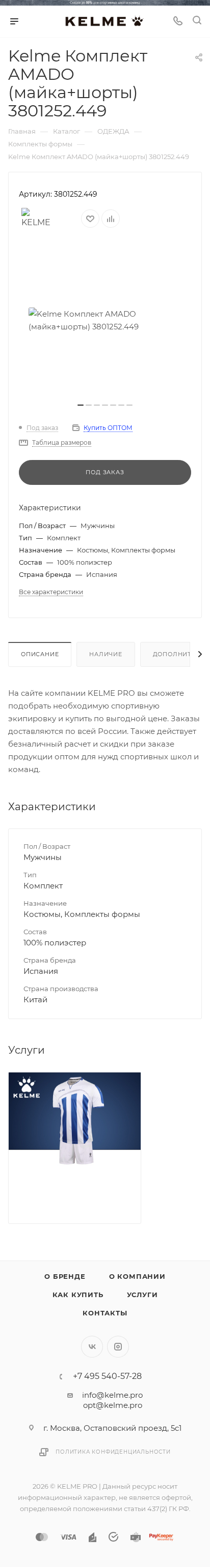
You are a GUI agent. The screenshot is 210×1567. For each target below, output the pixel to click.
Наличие (105, 654)
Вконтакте (92, 1347)
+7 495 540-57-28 (107, 1376)
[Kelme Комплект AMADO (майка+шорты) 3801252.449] (105, 320)
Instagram (118, 1347)
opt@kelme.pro (112, 1405)
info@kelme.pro (112, 1395)
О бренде (64, 1276)
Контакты (105, 1313)
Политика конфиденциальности (113, 1452)
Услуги (142, 1295)
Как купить (77, 1295)
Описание (40, 654)
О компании (137, 1276)
